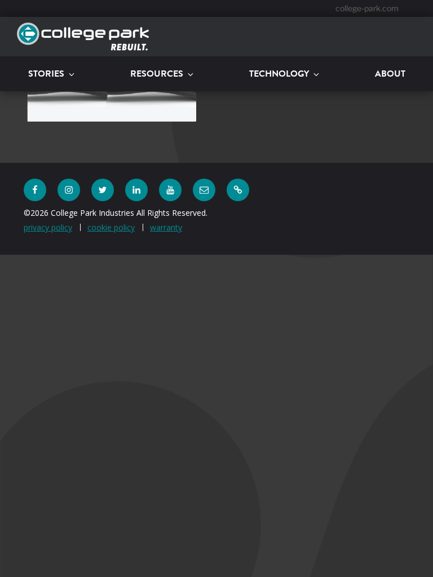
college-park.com (367, 8)
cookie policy (111, 227)
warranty (166, 227)
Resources (156, 73)
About (390, 73)
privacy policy (48, 227)
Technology (279, 73)
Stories (46, 73)
